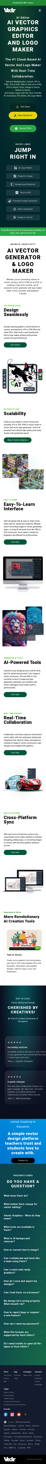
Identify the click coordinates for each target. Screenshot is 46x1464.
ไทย (15, 1444)
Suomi (22, 1440)
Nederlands (16, 1433)
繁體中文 (12, 1448)
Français (22, 1429)
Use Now (15, 542)
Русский (14, 1440)
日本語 (37, 1444)
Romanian (38, 1437)
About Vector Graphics (18, 440)
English (11, 1422)
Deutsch (36, 1426)
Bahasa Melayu (10, 1426)
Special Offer (25, 128)
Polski (31, 1433)
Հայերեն (21, 1448)
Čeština (21, 1426)
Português (8, 1437)
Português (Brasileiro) (23, 1437)
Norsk (25, 1433)
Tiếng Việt (8, 1444)
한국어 (30, 1444)
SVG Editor (25, 107)
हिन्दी (28, 1448)
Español (7, 1429)
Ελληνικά (22, 1444)
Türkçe (38, 1440)
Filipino (15, 1429)
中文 (5, 1448)
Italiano (7, 1433)
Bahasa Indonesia (23, 1422)
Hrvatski (31, 1429)
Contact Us (23, 1160)
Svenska (30, 1440)
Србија (6, 1440)
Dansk (28, 1426)
